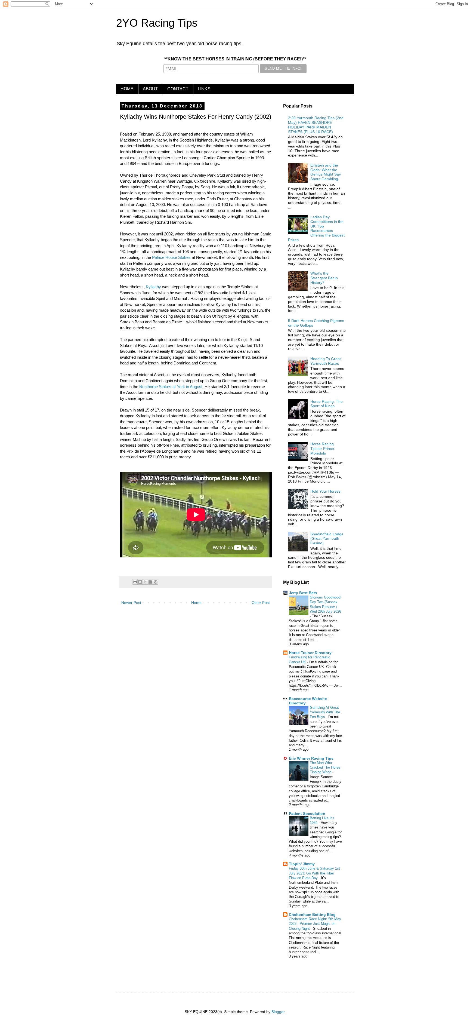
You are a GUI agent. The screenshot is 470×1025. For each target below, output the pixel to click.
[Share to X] (145, 582)
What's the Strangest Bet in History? (324, 278)
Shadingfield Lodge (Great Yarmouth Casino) (327, 538)
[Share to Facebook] (150, 582)
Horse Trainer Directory (310, 652)
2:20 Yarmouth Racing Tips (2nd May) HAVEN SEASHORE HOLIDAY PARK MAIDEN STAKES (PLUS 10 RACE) (316, 125)
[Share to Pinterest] (155, 582)
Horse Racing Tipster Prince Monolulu (322, 448)
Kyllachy (153, 286)
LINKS (204, 89)
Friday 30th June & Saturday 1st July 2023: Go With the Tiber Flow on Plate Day (314, 873)
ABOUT (150, 89)
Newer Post (131, 602)
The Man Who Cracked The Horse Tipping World (325, 767)
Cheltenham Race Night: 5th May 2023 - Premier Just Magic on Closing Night (315, 924)
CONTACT (177, 89)
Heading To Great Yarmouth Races (325, 361)
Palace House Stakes (171, 257)
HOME (127, 89)
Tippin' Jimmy (302, 864)
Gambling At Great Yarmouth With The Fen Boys (325, 712)
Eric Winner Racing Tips (311, 758)
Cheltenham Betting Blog (312, 914)
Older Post (261, 602)
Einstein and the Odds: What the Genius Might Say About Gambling (325, 172)
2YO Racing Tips (156, 23)
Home (196, 602)
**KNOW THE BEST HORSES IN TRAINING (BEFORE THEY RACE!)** (235, 59)
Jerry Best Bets (303, 593)
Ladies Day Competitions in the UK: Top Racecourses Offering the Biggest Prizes (316, 228)
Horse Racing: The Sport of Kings (326, 403)
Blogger (278, 1011)
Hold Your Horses (325, 491)
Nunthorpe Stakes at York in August (170, 386)
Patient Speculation (307, 813)
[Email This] (135, 582)
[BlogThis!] (140, 582)
